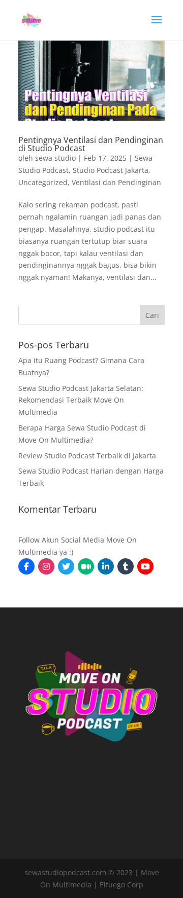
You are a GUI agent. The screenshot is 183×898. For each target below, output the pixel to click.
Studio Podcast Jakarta (110, 170)
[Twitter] (66, 566)
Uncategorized (43, 182)
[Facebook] (26, 566)
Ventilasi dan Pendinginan (116, 182)
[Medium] (86, 566)
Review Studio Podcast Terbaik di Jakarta (87, 455)
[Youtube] (145, 566)
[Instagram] (46, 566)
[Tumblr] (125, 566)
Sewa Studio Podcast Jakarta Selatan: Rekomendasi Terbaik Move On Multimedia (80, 400)
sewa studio (55, 158)
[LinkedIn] (106, 566)
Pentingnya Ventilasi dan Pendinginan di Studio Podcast (90, 144)
